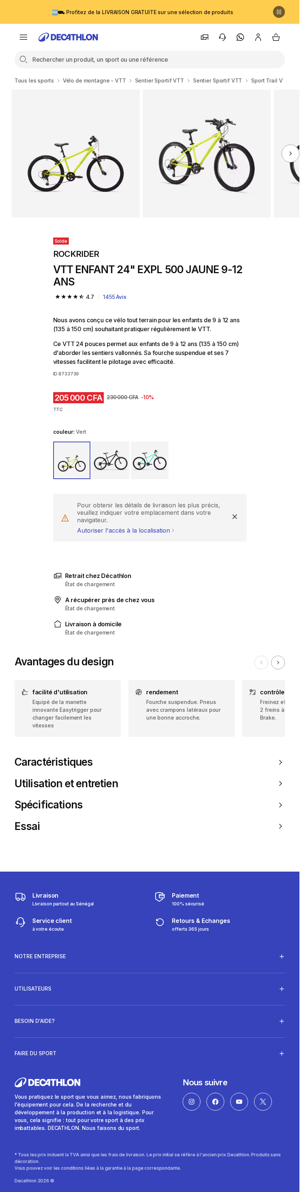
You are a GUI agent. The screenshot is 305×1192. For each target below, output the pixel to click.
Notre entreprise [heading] (40, 956)
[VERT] (72, 460)
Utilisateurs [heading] (33, 988)
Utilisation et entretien (66, 784)
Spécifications (49, 805)
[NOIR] (110, 460)
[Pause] (279, 12)
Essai (27, 826)
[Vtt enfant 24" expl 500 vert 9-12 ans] (75, 153)
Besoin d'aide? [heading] (35, 1021)
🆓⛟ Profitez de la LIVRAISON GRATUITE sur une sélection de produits (142, 12)
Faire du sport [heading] (36, 1053)
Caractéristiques (54, 762)
